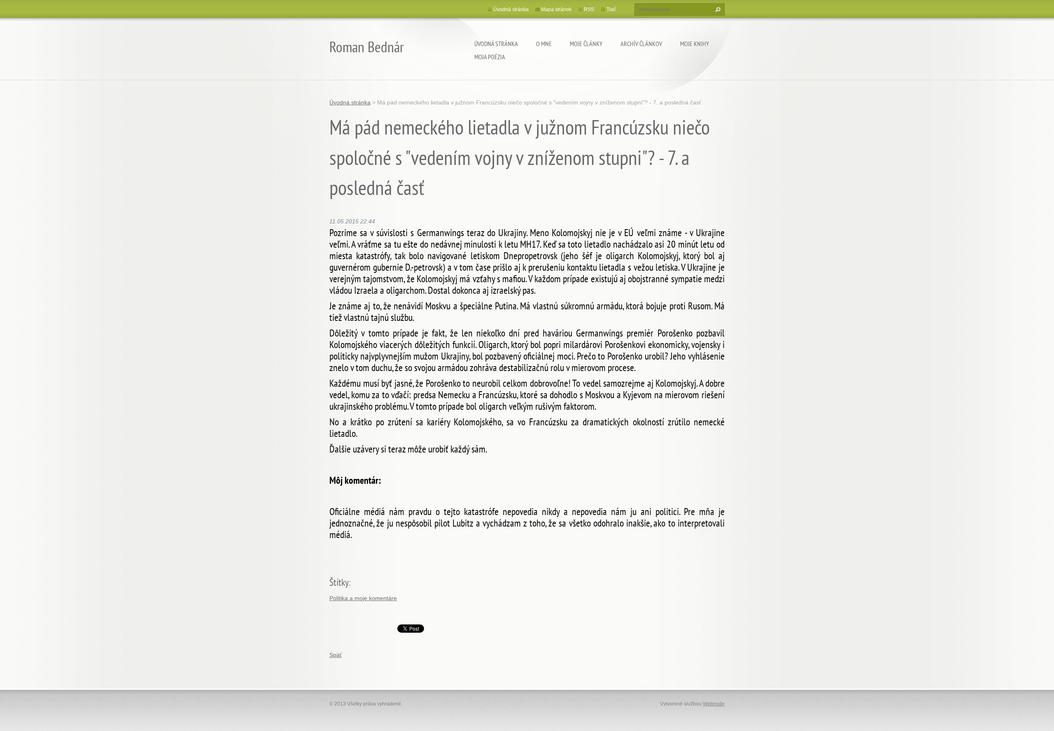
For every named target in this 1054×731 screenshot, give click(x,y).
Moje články (586, 43)
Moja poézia (489, 57)
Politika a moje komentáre (363, 598)
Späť (335, 655)
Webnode (714, 704)
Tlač (611, 9)
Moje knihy (694, 43)
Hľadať (717, 9)
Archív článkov (641, 43)
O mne (544, 43)
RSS (589, 9)
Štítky (339, 582)
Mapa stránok (556, 9)
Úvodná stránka (496, 43)
